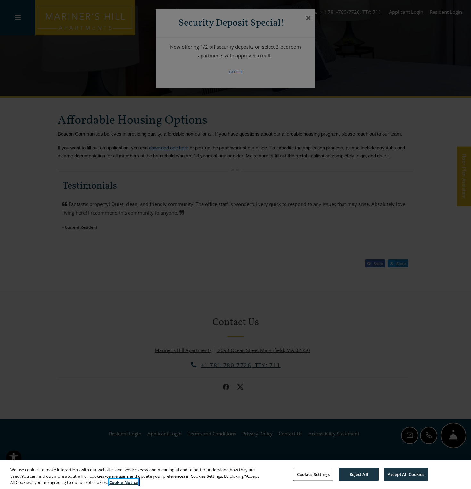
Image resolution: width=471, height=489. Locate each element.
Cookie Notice (123, 482)
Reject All (359, 474)
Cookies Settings (313, 474)
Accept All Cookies (406, 474)
